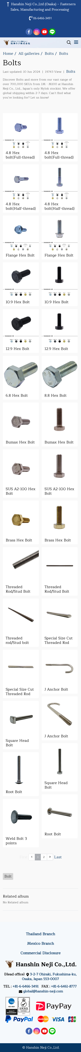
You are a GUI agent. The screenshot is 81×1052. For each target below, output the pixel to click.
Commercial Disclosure (41, 953)
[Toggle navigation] (76, 43)
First (23, 857)
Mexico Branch (40, 943)
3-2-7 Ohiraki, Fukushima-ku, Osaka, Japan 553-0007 (49, 976)
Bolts (70, 71)
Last (58, 857)
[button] (67, 42)
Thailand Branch (40, 934)
